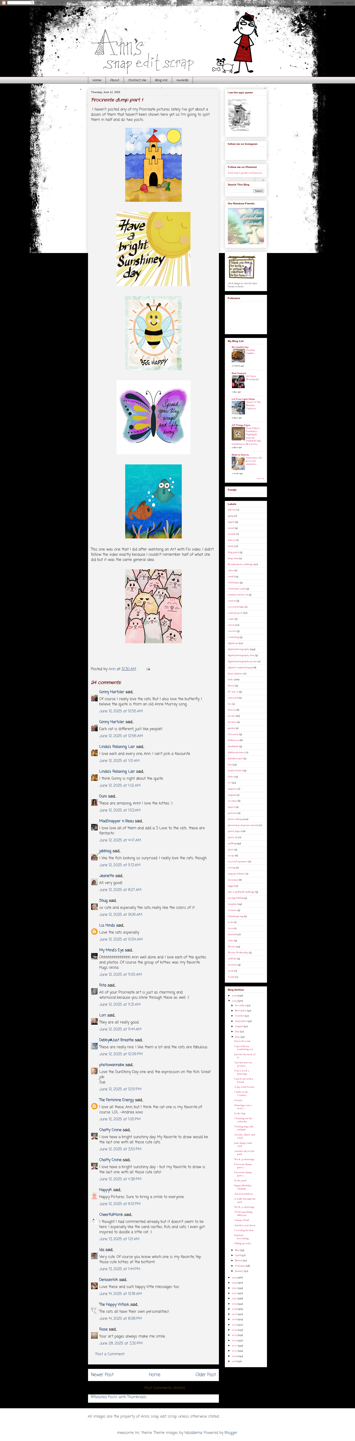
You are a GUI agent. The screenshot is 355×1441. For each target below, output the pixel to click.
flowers (232, 709)
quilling (232, 843)
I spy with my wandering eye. (243, 1048)
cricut (231, 624)
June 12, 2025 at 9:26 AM (120, 915)
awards (182, 80)
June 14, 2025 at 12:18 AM (120, 1294)
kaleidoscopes (235, 758)
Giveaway (233, 734)
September (241, 1021)
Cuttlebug (233, 637)
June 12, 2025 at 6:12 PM (120, 1204)
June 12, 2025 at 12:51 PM (120, 1089)
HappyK (105, 1190)
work (231, 970)
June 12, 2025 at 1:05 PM (120, 1119)
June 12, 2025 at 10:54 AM (121, 939)
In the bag (239, 1113)
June (238, 1036)
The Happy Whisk (114, 1304)
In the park (240, 1180)
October (240, 1015)
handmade (233, 746)
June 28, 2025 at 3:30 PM (121, 1343)
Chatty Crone (110, 1130)
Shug (103, 901)
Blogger (231, 1433)
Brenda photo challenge (240, 564)
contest (232, 600)
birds (231, 546)
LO (229, 782)
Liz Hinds (107, 925)
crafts (231, 619)
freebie (231, 715)
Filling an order (242, 1243)
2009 (235, 1356)
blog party (233, 552)
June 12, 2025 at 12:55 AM (121, 711)
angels (231, 521)
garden (231, 728)
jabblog (105, 851)
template (232, 904)
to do (230, 922)
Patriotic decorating (241, 1237)
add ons (232, 509)
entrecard (233, 697)
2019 (235, 1303)
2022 (235, 1288)
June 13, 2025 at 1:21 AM (119, 1239)
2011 (235, 1345)
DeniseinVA (108, 1280)
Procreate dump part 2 (243, 1166)
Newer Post (102, 1374)
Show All (260, 478)
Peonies (238, 1100)
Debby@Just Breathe (116, 1040)
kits (230, 764)
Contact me (137, 80)
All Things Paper (241, 425)
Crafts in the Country (241, 1094)
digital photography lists (241, 655)
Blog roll (161, 80)
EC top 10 (233, 691)
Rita (102, 985)
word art (232, 964)
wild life (232, 958)
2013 (235, 1335)
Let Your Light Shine (243, 399)
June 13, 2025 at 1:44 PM (119, 1269)
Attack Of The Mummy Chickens (253, 405)
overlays (232, 800)
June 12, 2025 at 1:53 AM (120, 810)
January (239, 1271)
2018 (235, 1308)
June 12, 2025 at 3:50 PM (120, 1149)
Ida (101, 1250)
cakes (231, 570)
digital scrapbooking (239, 667)
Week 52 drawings (244, 1159)
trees (230, 928)
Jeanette (106, 876)
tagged (231, 885)
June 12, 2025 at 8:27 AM (120, 890)
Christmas (233, 582)
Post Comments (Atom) (165, 1388)
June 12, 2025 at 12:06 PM (121, 1054)
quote (231, 849)
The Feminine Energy (116, 1100)
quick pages (234, 831)
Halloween (233, 740)
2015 (235, 1324)
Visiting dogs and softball (243, 1128)
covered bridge (236, 606)
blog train (233, 558)
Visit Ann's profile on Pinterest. (245, 172)
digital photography (238, 649)
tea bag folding (236, 897)
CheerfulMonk (111, 1215)
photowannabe (111, 1065)
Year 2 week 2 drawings (241, 1072)
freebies (232, 722)
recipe (231, 855)
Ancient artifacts (243, 1193)
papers (231, 806)
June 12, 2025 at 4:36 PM (120, 1179)
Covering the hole (244, 1230)
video (231, 940)
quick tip (233, 837)
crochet (232, 631)
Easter (231, 685)
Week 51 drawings (244, 1207)
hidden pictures (236, 752)
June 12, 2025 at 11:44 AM (120, 1029)
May (237, 1250)
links (230, 776)
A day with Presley (244, 1087)
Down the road (242, 1041)
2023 (235, 1282)
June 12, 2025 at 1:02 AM (120, 785)
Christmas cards (237, 588)
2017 (235, 1314)
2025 (235, 1000)
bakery (231, 540)
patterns (232, 813)
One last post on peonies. (243, 1064)
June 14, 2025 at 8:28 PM (120, 1319)
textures (232, 910)
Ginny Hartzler (111, 692)
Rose (103, 1329)
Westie (231, 946)
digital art (233, 643)
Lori (102, 1015)
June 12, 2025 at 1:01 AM (119, 761)
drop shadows (235, 673)
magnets (232, 788)
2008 (235, 1361)
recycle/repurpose (238, 861)
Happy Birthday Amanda (242, 1187)
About (114, 80)
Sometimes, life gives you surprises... (254, 461)
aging (231, 515)
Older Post (206, 1374)
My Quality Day (240, 347)
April (238, 1255)
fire (229, 703)
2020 (235, 1298)
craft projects (235, 612)
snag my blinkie (236, 873)
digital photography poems (242, 661)
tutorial (232, 934)
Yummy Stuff (241, 1220)
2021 (235, 1293)
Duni (103, 796)
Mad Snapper (239, 373)
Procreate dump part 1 (243, 1174)
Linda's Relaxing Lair (117, 747)
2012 (235, 1340)
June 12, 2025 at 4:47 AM (120, 840)
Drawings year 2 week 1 (243, 1107)
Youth (231, 976)
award (231, 528)
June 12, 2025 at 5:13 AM (120, 865)
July (237, 1031)
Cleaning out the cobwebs (243, 1120)
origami (232, 794)
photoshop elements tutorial (243, 825)
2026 (235, 995)
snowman (233, 879)
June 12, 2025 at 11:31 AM (120, 1004)
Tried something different (243, 1214)
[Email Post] (148, 669)
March (239, 1260)
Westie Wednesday (238, 952)
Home (97, 80)
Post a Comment (110, 1354)
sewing (232, 867)
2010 (235, 1350)
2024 (235, 1277)
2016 (235, 1319)
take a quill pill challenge (241, 891)
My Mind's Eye (111, 950)
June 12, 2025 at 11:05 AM (120, 974)
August (239, 1026)
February (240, 1265)
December (240, 1005)
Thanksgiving (235, 916)
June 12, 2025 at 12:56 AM (121, 736)
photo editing (235, 819)
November (241, 1010)
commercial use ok (238, 594)
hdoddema (193, 1433)
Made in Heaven (240, 454)
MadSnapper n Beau (116, 821)
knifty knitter (235, 770)
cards (231, 576)
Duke (231, 679)
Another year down (244, 1225)
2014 (235, 1329)
